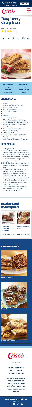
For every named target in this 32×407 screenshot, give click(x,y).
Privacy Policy (16, 370)
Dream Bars (5, 309)
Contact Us (16, 362)
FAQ (16, 365)
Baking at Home (17, 373)
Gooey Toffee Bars (7, 277)
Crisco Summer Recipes (16, 383)
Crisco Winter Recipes (16, 378)
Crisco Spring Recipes (16, 386)
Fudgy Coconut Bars (8, 340)
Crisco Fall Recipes (16, 381)
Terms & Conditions (16, 367)
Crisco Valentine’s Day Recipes (16, 390)
